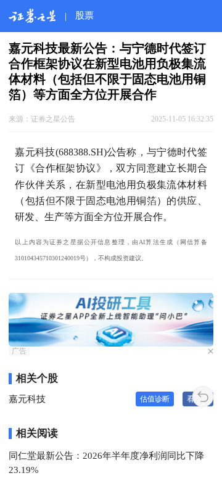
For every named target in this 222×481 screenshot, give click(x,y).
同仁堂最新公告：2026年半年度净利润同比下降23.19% (106, 462)
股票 (84, 15)
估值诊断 (155, 399)
